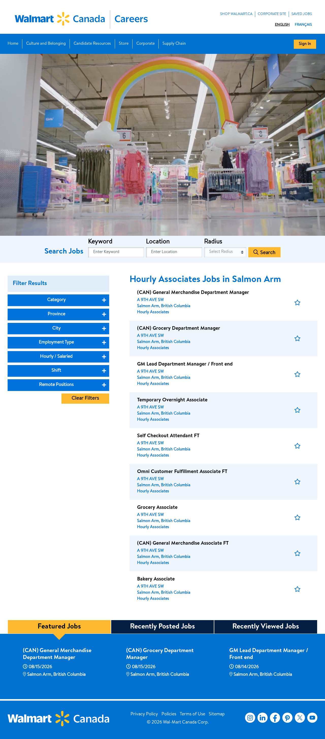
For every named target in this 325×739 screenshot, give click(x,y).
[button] (297, 303)
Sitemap (217, 714)
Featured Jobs (59, 627)
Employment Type (56, 342)
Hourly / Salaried (56, 356)
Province (56, 314)
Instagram (250, 718)
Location (158, 242)
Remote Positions (56, 385)
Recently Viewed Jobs (265, 627)
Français (303, 25)
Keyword (100, 242)
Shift (56, 370)
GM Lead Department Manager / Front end (268, 654)
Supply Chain (174, 44)
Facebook (274, 718)
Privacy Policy (144, 714)
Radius (213, 242)
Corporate (145, 44)
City (56, 328)
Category (56, 300)
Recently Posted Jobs (162, 627)
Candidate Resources (92, 44)
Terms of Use (192, 714)
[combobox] (174, 252)
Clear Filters (85, 398)
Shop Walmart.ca (236, 14)
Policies (168, 714)
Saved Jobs (301, 14)
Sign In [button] (305, 44)
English (282, 25)
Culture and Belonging (46, 44)
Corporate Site (272, 14)
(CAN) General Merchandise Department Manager (57, 654)
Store (123, 44)
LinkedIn (262, 718)
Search (267, 253)
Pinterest (287, 718)
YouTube (312, 718)
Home (13, 44)
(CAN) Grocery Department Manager (160, 654)
